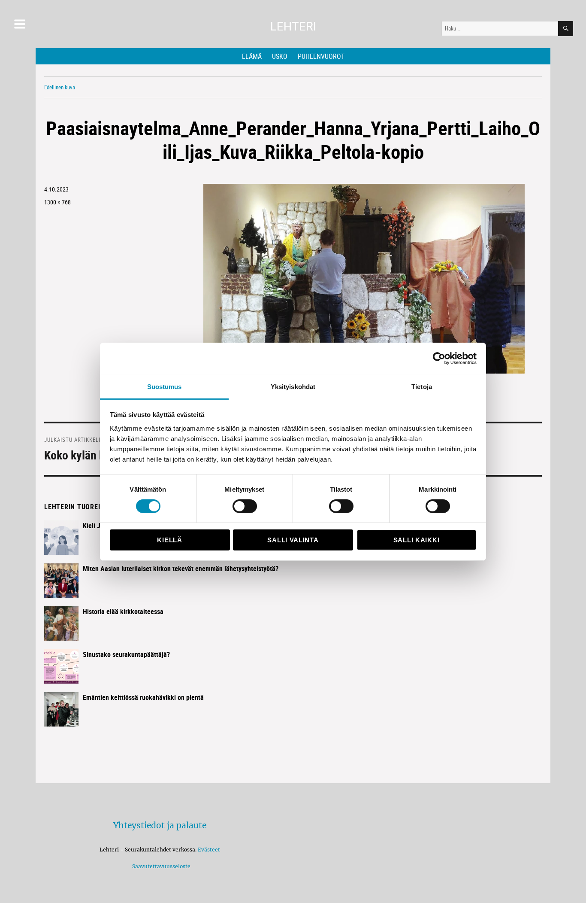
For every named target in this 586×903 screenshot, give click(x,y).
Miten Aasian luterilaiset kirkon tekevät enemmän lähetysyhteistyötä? (180, 568)
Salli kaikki (416, 540)
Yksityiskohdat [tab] (293, 386)
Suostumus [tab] (164, 386)
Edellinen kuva (59, 87)
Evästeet (209, 849)
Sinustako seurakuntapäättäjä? (126, 654)
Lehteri (293, 26)
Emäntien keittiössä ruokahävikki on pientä (143, 697)
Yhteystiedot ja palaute (159, 825)
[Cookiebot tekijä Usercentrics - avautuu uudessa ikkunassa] (439, 358)
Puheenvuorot (321, 56)
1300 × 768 (57, 202)
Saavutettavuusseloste (160, 866)
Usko (279, 56)
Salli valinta (292, 540)
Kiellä (169, 540)
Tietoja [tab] (421, 386)
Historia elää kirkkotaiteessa (123, 611)
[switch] (245, 506)
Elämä (252, 56)
